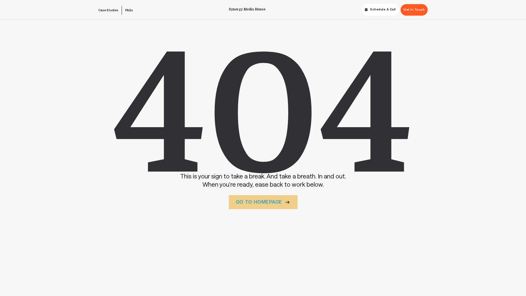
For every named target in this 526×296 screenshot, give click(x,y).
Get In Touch (414, 10)
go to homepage (259, 202)
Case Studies (108, 10)
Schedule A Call (383, 9)
